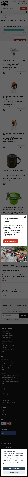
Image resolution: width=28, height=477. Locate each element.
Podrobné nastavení (8, 463)
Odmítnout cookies (14, 472)
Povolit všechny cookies (14, 468)
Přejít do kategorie (10, 241)
